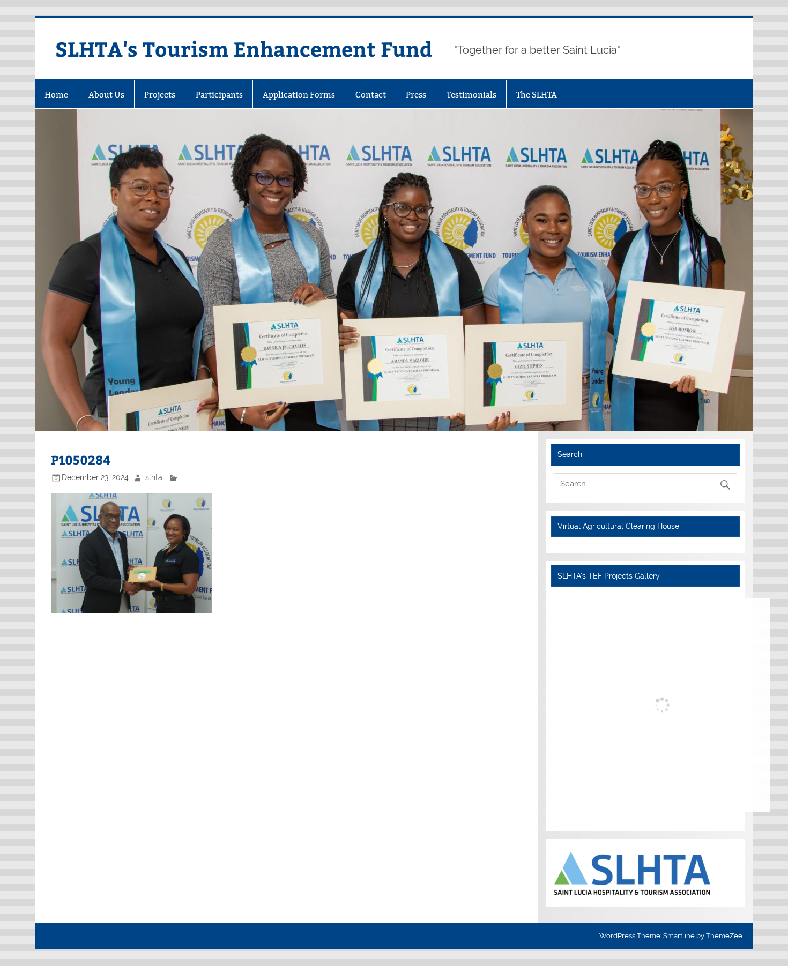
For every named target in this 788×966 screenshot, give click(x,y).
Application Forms (299, 94)
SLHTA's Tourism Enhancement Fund (244, 48)
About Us (106, 94)
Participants (219, 94)
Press (416, 94)
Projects (159, 94)
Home (56, 94)
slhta (153, 477)
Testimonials (471, 94)
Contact (370, 94)
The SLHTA (536, 94)
